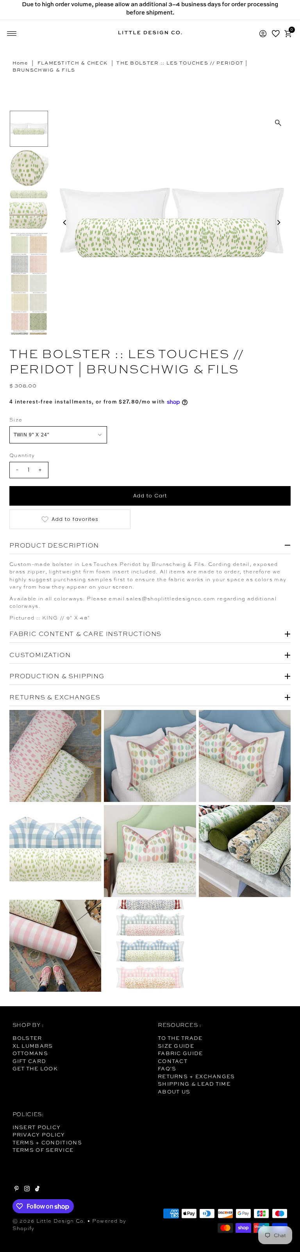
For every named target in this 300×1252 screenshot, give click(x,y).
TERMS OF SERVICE (43, 1149)
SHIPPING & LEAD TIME (194, 1083)
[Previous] (64, 222)
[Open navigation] (12, 33)
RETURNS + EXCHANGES (196, 1076)
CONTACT (173, 1061)
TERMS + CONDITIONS (47, 1142)
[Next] (278, 222)
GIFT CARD (29, 1061)
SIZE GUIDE (176, 1045)
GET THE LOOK (35, 1068)
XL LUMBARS (32, 1045)
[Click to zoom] (278, 123)
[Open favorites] (276, 33)
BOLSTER (27, 1037)
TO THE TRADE (180, 1037)
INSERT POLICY (36, 1127)
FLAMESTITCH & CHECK (73, 63)
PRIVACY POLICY (38, 1134)
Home (20, 63)
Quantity (22, 455)
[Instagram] (27, 1189)
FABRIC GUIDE (180, 1053)
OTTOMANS (30, 1053)
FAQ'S (167, 1068)
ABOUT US (174, 1091)
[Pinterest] (16, 1189)
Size (15, 419)
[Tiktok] (37, 1189)
